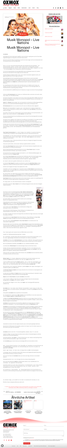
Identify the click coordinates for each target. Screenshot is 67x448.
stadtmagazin (31, 387)
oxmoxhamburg (21, 387)
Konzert (20, 386)
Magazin (10, 7)
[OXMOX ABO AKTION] (54, 20)
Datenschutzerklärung (31, 439)
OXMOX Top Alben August (48, 36)
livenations (32, 386)
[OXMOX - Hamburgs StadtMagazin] (11, 6)
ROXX (19, 7)
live (29, 386)
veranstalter (35, 387)
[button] (2, 445)
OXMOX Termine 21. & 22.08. (49, 28)
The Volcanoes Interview (28, 412)
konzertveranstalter (25, 386)
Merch (33, 7)
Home (5, 7)
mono (35, 386)
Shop (38, 7)
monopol (37, 386)
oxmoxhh (25, 387)
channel (7, 386)
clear (9, 386)
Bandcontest (24, 7)
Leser (29, 7)
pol (27, 387)
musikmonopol (11, 387)
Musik (15, 7)
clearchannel (13, 386)
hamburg (16, 386)
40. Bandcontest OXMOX (48, 32)
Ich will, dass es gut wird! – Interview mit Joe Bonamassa (38, 412)
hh (18, 386)
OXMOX (17, 387)
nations (15, 387)
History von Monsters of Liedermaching (18, 412)
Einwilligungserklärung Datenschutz (28, 437)
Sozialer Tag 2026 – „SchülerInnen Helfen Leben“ (8, 412)
